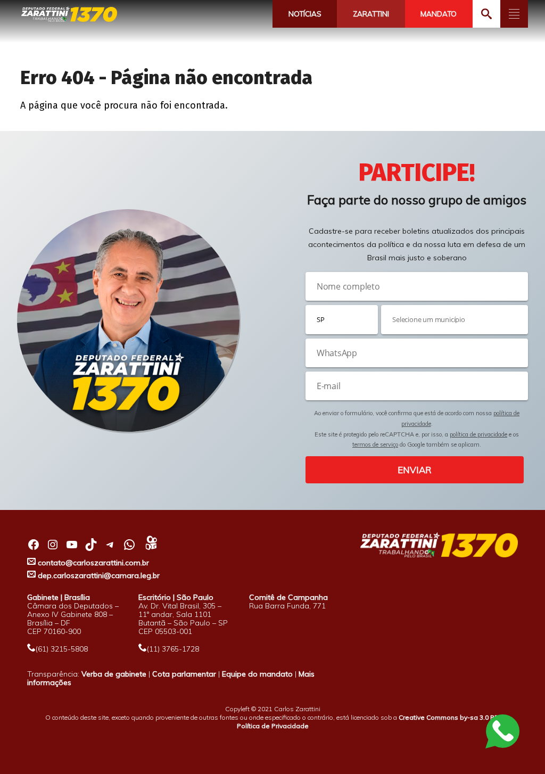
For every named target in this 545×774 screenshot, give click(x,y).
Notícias (304, 14)
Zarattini (371, 14)
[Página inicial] (69, 14)
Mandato (438, 14)
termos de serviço (375, 444)
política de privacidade (478, 434)
